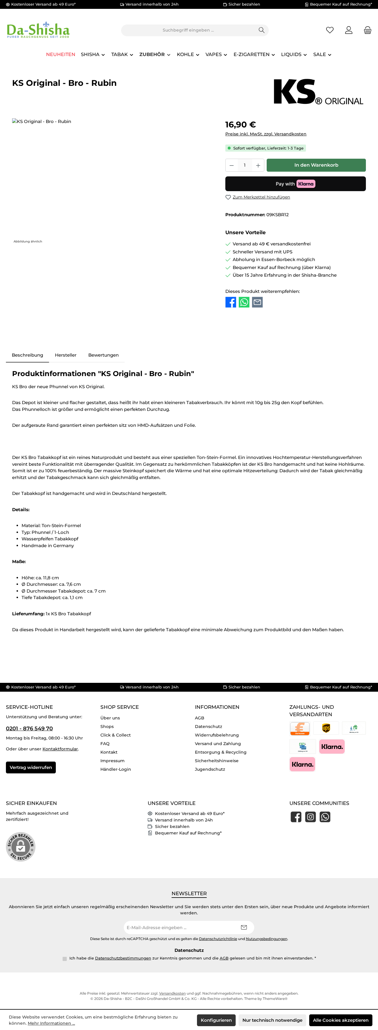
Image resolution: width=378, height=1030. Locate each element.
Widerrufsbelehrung (217, 735)
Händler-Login (115, 769)
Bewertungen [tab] (103, 355)
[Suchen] (262, 30)
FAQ (105, 743)
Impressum (112, 760)
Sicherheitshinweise (217, 760)
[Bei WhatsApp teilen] (244, 302)
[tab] (27, 355)
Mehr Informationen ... (51, 1023)
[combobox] (188, 30)
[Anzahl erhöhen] (258, 165)
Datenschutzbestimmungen (123, 958)
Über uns (110, 718)
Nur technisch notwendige (272, 1020)
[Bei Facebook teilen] (230, 302)
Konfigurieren (216, 1020)
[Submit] (244, 927)
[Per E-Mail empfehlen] (257, 302)
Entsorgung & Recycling (221, 752)
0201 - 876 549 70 (29, 728)
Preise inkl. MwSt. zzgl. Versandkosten (266, 134)
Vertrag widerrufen (31, 767)
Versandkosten (172, 993)
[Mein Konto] (349, 30)
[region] (112, 181)
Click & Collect (115, 735)
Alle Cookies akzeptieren (341, 1020)
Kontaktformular (60, 749)
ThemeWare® (275, 998)
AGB (199, 718)
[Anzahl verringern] (231, 165)
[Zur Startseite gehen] (38, 30)
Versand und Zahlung (218, 743)
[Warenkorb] (366, 30)
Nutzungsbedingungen (266, 939)
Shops (107, 726)
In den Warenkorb (316, 165)
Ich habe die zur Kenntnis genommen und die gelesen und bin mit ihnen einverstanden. (192, 958)
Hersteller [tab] (65, 355)
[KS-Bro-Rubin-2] (112, 181)
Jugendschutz (210, 769)
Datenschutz (208, 726)
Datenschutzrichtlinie (218, 939)
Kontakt (109, 752)
